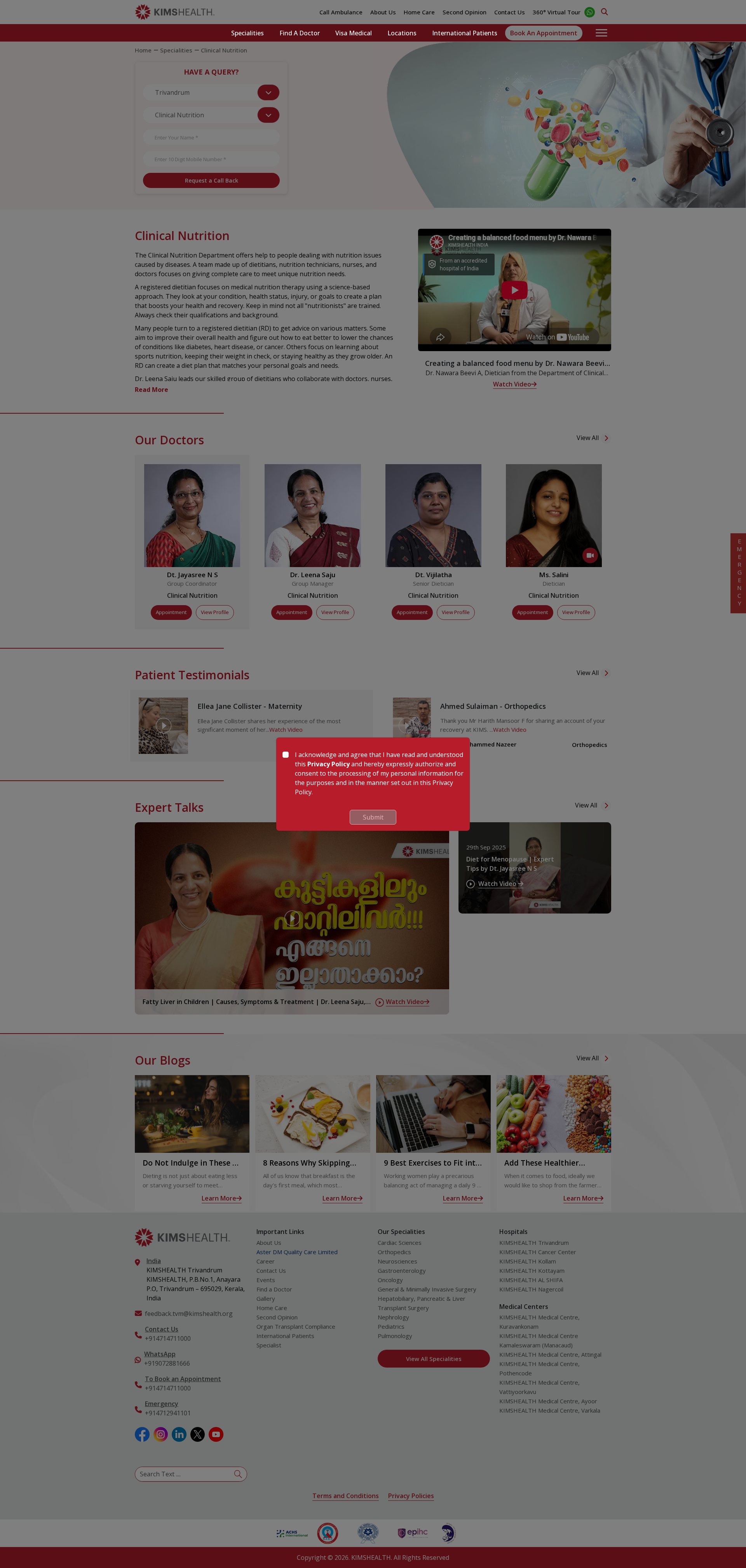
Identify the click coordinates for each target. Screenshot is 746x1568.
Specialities (247, 33)
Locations (402, 33)
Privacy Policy (328, 764)
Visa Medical (353, 33)
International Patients (464, 33)
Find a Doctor (299, 33)
